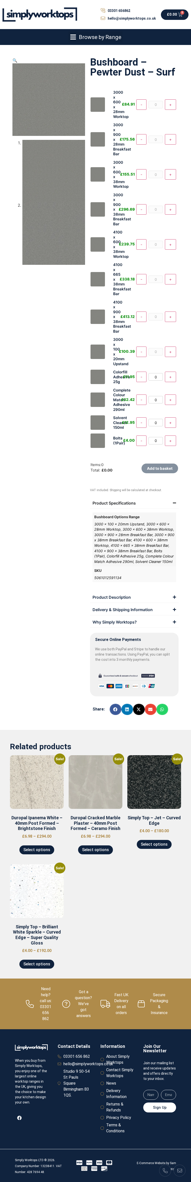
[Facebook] (19, 1117)
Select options (36, 849)
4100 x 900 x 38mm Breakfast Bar (123, 551)
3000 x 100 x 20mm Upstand (119, 524)
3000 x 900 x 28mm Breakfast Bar (123, 535)
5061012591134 (107, 578)
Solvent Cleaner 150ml (153, 561)
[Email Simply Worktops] (180, 1171)
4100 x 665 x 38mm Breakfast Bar (139, 545)
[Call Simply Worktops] (165, 1171)
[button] (95, 37)
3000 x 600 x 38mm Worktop (148, 529)
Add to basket (160, 468)
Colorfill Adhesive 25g (125, 556)
